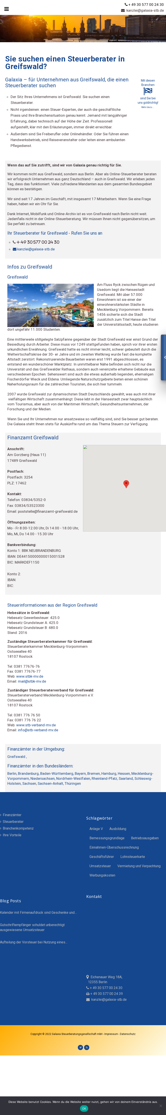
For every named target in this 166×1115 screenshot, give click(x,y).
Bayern (80, 773)
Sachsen (29, 783)
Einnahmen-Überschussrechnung (114, 847)
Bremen (93, 773)
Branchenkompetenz (18, 828)
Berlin (11, 773)
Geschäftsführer (101, 857)
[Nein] (160, 1106)
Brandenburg (28, 773)
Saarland (126, 778)
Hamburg (108, 773)
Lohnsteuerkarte (132, 857)
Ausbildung (117, 829)
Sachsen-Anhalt (50, 783)
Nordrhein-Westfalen (73, 778)
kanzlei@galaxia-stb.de (144, 10)
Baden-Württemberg (56, 773)
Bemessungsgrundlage (106, 838)
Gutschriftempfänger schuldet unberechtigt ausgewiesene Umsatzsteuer (32, 927)
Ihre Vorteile (11, 835)
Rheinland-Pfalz (104, 778)
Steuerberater (13, 822)
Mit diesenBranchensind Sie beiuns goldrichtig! (148, 93)
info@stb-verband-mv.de (38, 730)
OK (84, 1108)
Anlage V (96, 829)
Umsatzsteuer (100, 866)
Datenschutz (128, 1034)
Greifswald (16, 756)
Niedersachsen (42, 778)
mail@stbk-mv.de (32, 681)
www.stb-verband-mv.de (36, 725)
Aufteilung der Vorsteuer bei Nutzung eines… (33, 942)
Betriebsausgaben (145, 838)
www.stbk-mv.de (29, 676)
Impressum (111, 1034)
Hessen (124, 773)
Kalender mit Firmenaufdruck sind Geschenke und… (38, 912)
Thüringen (73, 783)
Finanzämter (11, 815)
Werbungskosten (102, 875)
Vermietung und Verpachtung (139, 866)
